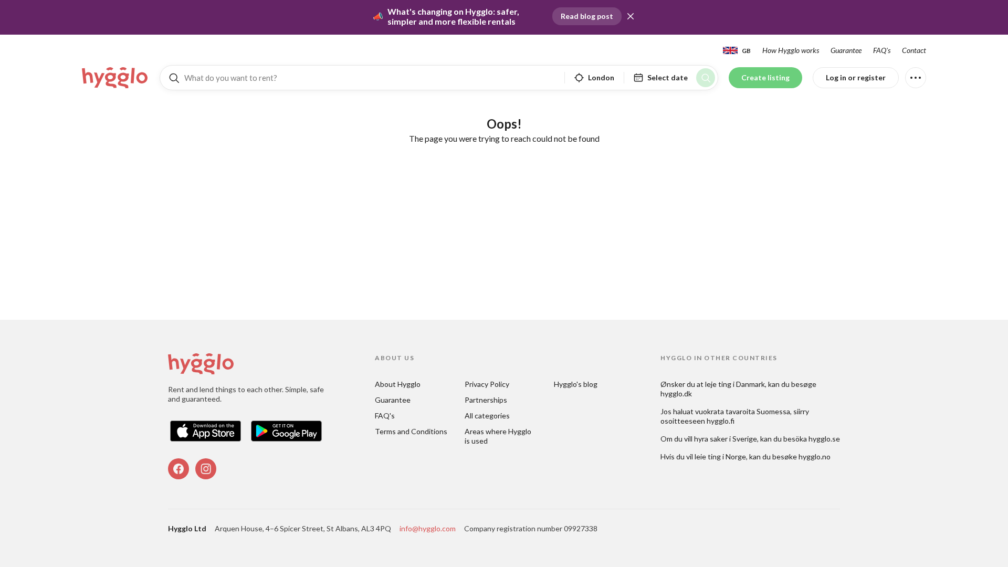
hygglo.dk (676, 393)
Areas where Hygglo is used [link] (499, 436)
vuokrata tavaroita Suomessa (742, 411)
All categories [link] (487, 415)
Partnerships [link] (486, 399)
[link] (115, 77)
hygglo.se (824, 438)
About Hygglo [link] (398, 384)
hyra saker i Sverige (725, 438)
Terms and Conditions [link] (411, 431)
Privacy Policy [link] (487, 384)
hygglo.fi (720, 420)
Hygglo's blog (575, 384)
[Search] (705, 77)
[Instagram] (205, 468)
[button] (630, 16)
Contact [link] (914, 50)
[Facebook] (178, 468)
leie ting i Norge (720, 456)
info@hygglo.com (428, 528)
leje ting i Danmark (735, 384)
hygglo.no (815, 456)
